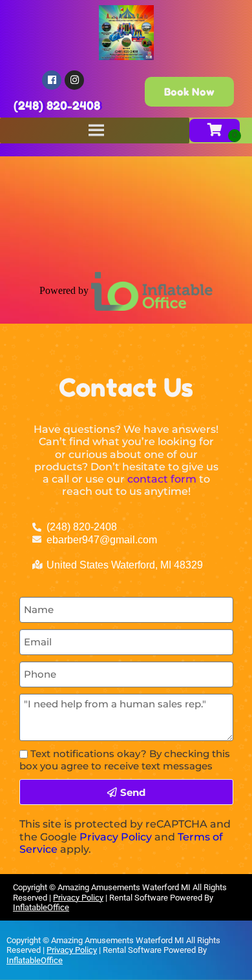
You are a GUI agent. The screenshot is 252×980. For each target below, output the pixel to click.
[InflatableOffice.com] (152, 289)
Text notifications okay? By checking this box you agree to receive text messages (124, 759)
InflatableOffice (41, 907)
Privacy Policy (115, 837)
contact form (161, 479)
